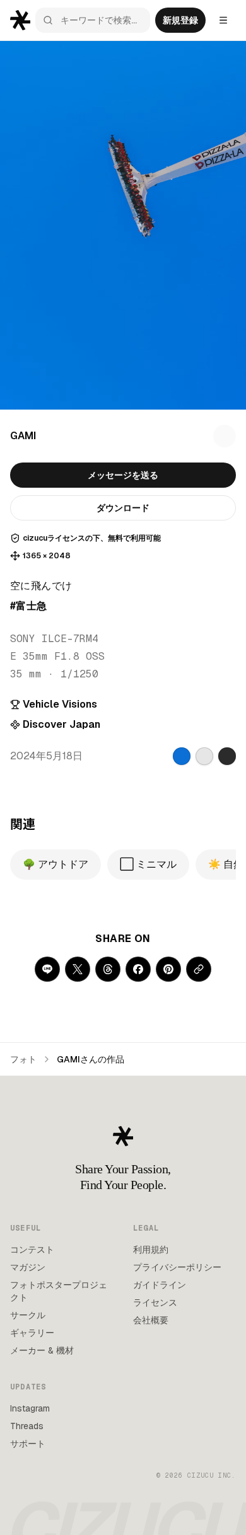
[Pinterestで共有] (168, 969)
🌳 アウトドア (55, 864)
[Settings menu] (223, 20)
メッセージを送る (123, 475)
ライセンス (155, 1302)
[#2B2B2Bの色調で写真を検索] (227, 756)
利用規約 (150, 1249)
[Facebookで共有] (138, 969)
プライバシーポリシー (177, 1267)
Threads (27, 1426)
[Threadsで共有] (107, 969)
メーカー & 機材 (42, 1350)
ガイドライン (159, 1285)
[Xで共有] (77, 969)
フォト (23, 1059)
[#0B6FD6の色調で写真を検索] (181, 756)
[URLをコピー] (198, 969)
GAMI (23, 435)
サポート (27, 1443)
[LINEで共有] (47, 969)
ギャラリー (32, 1332)
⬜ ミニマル (148, 864)
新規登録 (180, 20)
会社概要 (150, 1320)
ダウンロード (123, 508)
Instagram (30, 1408)
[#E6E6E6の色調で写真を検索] (204, 756)
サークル (27, 1315)
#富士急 (28, 605)
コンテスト (32, 1249)
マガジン (27, 1267)
